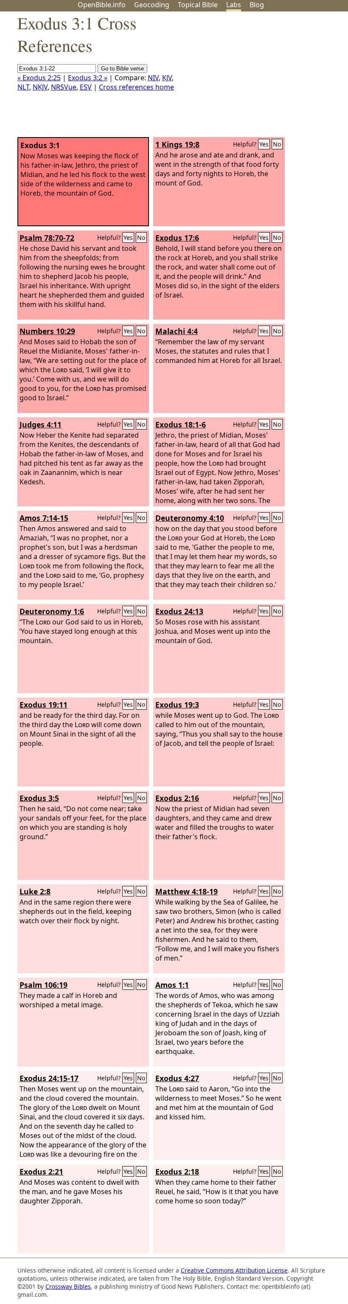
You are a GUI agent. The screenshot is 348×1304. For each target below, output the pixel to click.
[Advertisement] (262, 77)
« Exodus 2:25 (39, 77)
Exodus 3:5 (39, 798)
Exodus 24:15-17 (49, 1078)
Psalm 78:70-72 (47, 238)
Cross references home (136, 87)
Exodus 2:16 (177, 798)
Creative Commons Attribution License (234, 1270)
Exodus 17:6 (177, 238)
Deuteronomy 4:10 (189, 518)
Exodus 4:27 (177, 1078)
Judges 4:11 (41, 424)
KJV (167, 77)
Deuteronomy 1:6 (52, 611)
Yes (264, 144)
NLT (23, 87)
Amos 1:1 (172, 985)
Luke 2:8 (35, 891)
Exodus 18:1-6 (180, 424)
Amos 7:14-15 (44, 518)
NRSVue (63, 87)
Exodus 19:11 (43, 705)
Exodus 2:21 (41, 1171)
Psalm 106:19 (43, 985)
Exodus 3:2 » (87, 77)
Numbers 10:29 (47, 331)
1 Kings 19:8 (177, 144)
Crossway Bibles (68, 1286)
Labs (233, 4)
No (277, 144)
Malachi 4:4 (176, 331)
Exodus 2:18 (177, 1171)
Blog (257, 4)
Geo (151, 4)
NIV (153, 77)
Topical (198, 4)
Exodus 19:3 (177, 705)
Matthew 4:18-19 (186, 891)
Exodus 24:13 (179, 611)
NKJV (40, 87)
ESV (86, 87)
